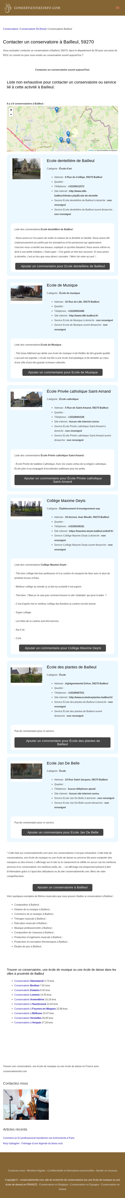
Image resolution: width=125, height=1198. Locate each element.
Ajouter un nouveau (106, 1170)
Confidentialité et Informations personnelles (70, 1170)
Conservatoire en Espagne (84, 1184)
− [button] (11, 114)
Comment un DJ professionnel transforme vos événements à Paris (38, 1138)
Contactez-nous (16, 1170)
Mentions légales (36, 1170)
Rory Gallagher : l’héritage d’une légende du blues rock (33, 1143)
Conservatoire (10, 28)
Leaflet (90, 150)
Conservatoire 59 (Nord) (33, 28)
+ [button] (11, 110)
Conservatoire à (30, 1004)
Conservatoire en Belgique (53, 1184)
